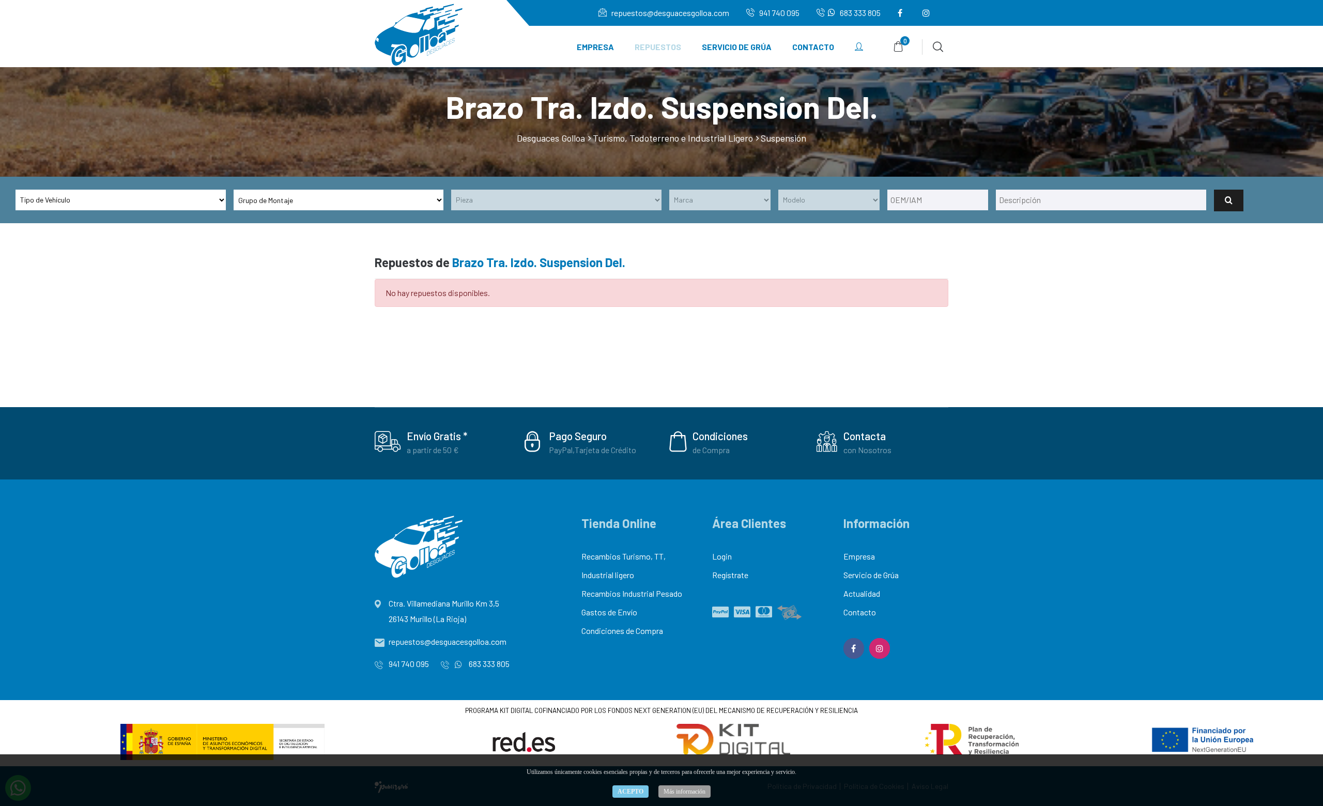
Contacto (813, 47)
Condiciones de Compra (622, 631)
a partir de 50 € (433, 450)
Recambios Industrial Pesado (631, 593)
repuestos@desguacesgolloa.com (669, 13)
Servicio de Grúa (737, 47)
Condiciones (720, 435)
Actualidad (861, 593)
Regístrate (730, 575)
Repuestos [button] (658, 47)
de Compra (711, 450)
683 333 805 (859, 13)
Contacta (864, 435)
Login (722, 556)
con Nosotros (867, 450)
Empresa (595, 47)
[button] (859, 47)
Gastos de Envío (609, 612)
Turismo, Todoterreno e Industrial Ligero (673, 138)
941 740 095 (778, 13)
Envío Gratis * (437, 435)
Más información (684, 791)
